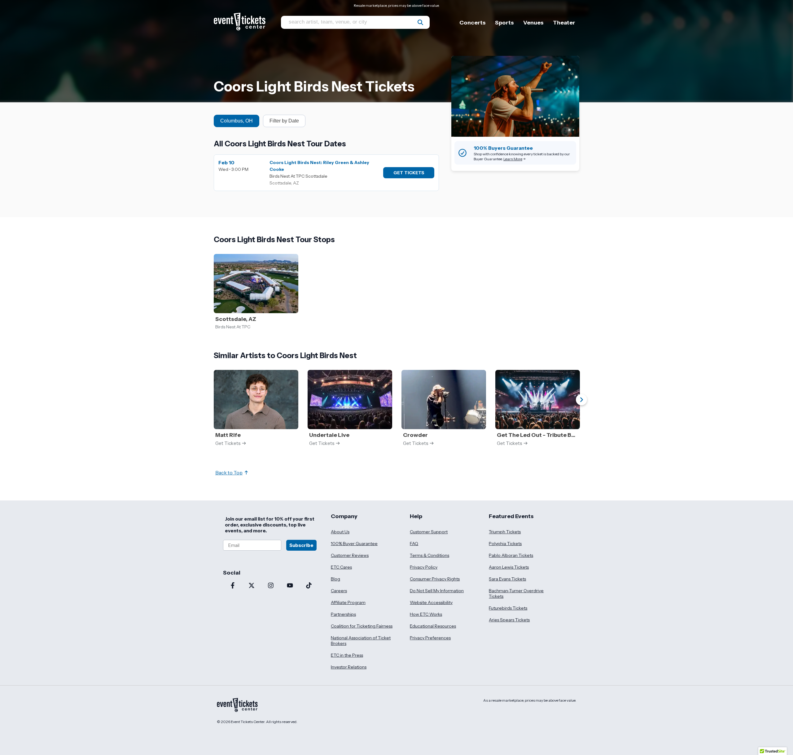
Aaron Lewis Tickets (509, 567)
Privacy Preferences (430, 638)
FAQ (414, 543)
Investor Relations (348, 667)
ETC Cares (341, 567)
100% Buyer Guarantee (354, 543)
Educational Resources (433, 626)
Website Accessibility (431, 602)
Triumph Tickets (505, 532)
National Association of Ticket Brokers (361, 640)
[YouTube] (290, 586)
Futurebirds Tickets (508, 608)
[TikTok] (308, 586)
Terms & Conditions (429, 555)
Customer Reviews (350, 555)
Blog (335, 579)
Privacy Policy (423, 567)
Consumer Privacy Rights (435, 579)
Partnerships (343, 614)
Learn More (512, 159)
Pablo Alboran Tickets (511, 555)
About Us (340, 532)
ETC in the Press (347, 655)
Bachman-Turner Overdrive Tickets (516, 593)
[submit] (420, 22)
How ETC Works (426, 614)
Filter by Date (284, 120)
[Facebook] (232, 586)
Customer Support (429, 532)
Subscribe (301, 545)
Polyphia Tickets (505, 543)
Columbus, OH (236, 120)
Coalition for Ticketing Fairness (361, 626)
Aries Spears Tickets (509, 620)
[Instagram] (270, 586)
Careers (339, 590)
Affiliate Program (348, 602)
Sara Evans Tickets (507, 579)
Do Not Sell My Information (437, 590)
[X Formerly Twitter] (251, 586)
